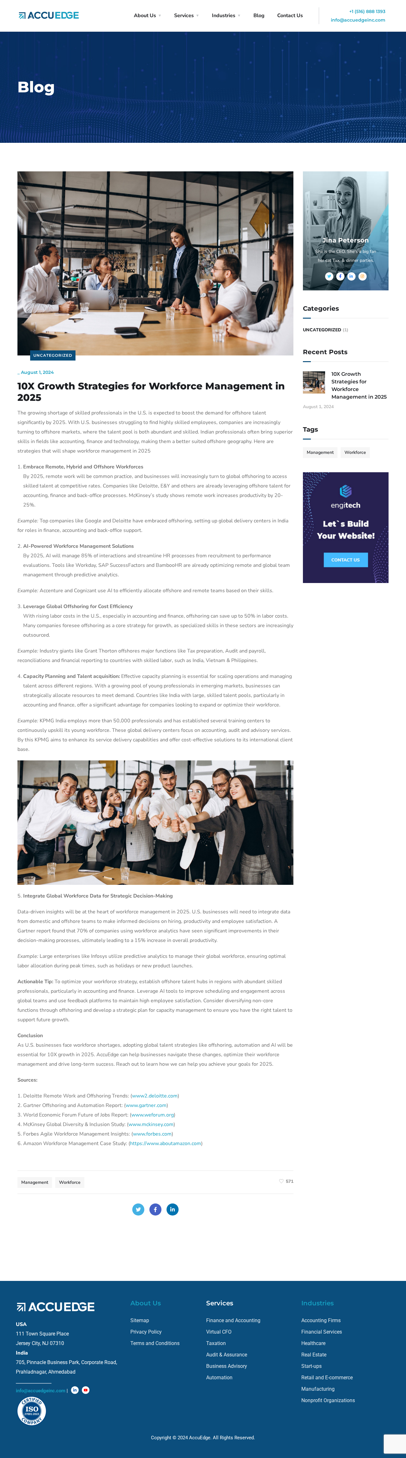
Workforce (70, 1182)
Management (34, 1182)
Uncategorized (52, 355)
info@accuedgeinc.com (358, 20)
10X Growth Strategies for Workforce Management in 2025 (359, 385)
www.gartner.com (146, 1105)
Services (184, 15)
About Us (145, 15)
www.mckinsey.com (151, 1124)
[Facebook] (155, 1209)
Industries (223, 15)
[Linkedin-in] (75, 1390)
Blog (259, 15)
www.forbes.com (152, 1133)
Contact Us (290, 15)
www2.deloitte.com (155, 1095)
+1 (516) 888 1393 (367, 11)
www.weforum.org (152, 1114)
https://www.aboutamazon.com (165, 1143)
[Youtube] (85, 1390)
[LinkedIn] (173, 1209)
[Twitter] (138, 1209)
